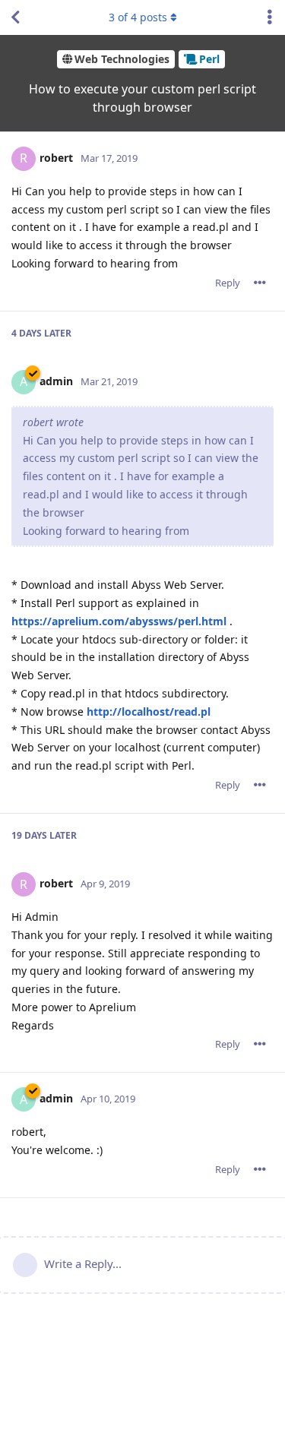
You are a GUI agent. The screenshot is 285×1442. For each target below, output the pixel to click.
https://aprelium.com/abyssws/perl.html (118, 621)
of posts (138, 17)
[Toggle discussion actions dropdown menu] (270, 17)
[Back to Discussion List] (15, 17)
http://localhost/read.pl (149, 711)
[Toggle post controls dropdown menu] (260, 282)
